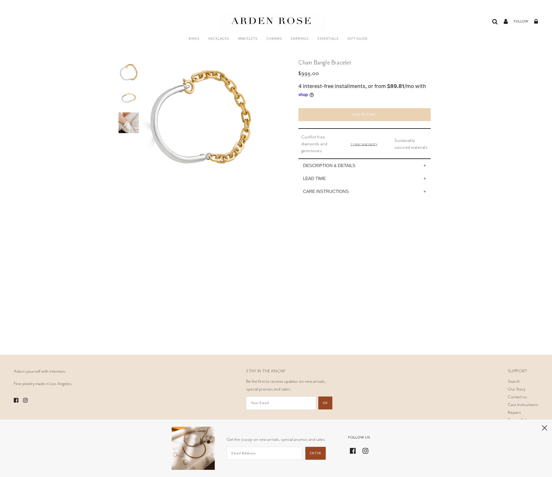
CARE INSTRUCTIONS (326, 191)
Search (514, 381)
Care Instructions (523, 404)
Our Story (516, 389)
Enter (315, 453)
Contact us (517, 397)
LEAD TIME (314, 178)
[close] (544, 427)
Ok (325, 403)
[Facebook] (354, 450)
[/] (271, 25)
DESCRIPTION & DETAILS (329, 165)
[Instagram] (363, 450)
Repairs (514, 412)
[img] (16, 399)
